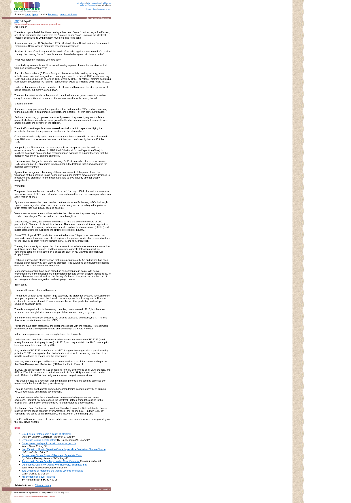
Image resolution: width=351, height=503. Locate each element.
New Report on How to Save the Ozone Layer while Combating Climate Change (63, 449)
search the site (104, 9)
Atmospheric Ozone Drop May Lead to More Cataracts (51, 461)
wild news (107, 3)
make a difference (87, 5)
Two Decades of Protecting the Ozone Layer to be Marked (52, 470)
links (95, 9)
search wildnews (68, 14)
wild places (81, 3)
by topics (53, 14)
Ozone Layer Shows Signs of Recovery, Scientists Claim (52, 455)
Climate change (43, 485)
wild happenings (94, 3)
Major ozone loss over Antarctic (38, 476)
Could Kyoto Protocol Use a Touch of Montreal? (47, 434)
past (35, 14)
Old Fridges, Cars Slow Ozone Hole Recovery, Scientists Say (54, 464)
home (88, 9)
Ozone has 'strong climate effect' (39, 440)
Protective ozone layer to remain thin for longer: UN (49, 443)
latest (28, 14)
